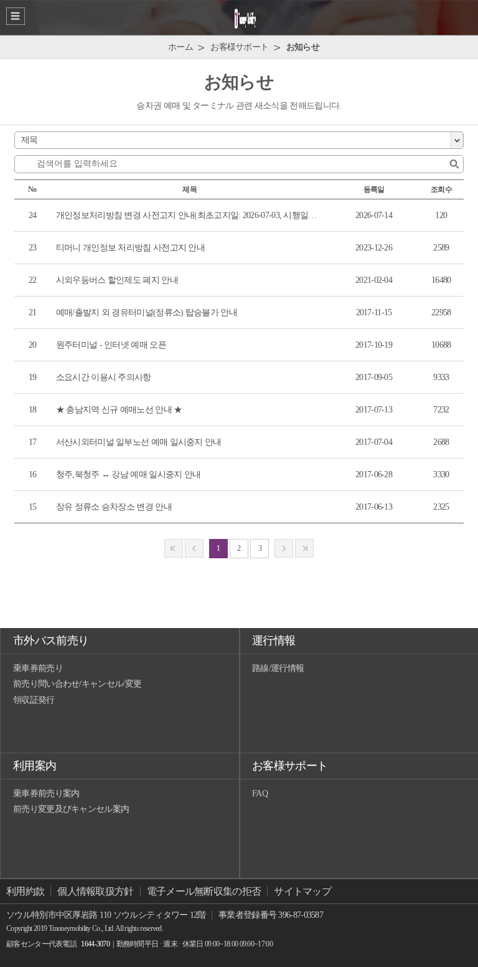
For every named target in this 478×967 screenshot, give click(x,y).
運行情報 (273, 640)
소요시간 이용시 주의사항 (103, 377)
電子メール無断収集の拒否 (204, 891)
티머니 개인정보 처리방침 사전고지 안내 (130, 247)
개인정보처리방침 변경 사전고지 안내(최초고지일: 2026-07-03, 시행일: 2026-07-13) (187, 215)
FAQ (260, 793)
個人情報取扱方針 (95, 891)
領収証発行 (34, 700)
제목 (29, 140)
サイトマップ (302, 891)
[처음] (173, 548)
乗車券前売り (38, 668)
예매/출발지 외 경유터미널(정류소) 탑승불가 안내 (146, 312)
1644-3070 (95, 944)
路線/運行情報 (278, 668)
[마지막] (304, 548)
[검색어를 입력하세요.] (454, 164)
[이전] (194, 548)
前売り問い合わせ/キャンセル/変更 (77, 683)
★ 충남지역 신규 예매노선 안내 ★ (119, 409)
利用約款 (25, 891)
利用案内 (34, 766)
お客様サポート (289, 766)
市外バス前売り (50, 640)
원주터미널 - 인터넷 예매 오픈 (111, 345)
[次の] (283, 548)
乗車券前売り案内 (46, 793)
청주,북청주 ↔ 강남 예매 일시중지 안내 (128, 474)
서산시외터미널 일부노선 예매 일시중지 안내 (139, 442)
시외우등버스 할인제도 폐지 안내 (117, 280)
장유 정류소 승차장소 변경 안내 (114, 507)
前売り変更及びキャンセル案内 (71, 809)
